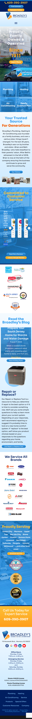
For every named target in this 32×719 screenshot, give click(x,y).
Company (25, 705)
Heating (24, 89)
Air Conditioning (8, 104)
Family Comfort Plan (24, 104)
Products (9, 701)
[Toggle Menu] (16, 23)
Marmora (18, 531)
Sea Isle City (15, 534)
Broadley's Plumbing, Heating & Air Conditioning (5, 219)
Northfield (21, 540)
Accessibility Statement (12, 711)
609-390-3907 (16, 619)
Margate (16, 543)
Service (24, 697)
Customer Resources (11, 705)
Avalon (13, 537)
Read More (16, 357)
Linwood (10, 540)
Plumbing (8, 89)
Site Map (24, 711)
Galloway (6, 543)
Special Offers (20, 701)
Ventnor (26, 543)
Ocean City (7, 531)
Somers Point (24, 537)
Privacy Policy (24, 710)
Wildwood (8, 546)
